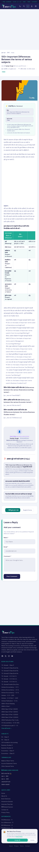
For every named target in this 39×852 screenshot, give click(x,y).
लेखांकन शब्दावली (5, 784)
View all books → (6, 728)
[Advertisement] (19, 29)
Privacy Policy (5, 812)
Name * (6, 537)
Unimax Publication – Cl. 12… (9, 701)
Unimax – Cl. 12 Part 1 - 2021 (9, 698)
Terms (22, 846)
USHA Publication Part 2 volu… (10, 720)
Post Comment (12, 576)
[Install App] (28, 6)
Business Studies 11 (7, 745)
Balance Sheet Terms (7, 761)
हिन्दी (8, 52)
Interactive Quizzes (7, 801)
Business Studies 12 (7, 748)
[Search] (24, 6)
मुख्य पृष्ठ (3, 52)
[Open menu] (36, 6)
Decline (32, 840)
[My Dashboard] (31, 6)
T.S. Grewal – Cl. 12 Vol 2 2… (9, 679)
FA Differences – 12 (7, 828)
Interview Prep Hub (7, 804)
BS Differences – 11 (6, 825)
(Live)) (24, 352)
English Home (27, 510)
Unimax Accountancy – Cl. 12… (10, 690)
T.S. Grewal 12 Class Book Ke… (10, 668)
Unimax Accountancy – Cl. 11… (10, 687)
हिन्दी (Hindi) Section (7, 807)
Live (22, 325)
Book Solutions (5, 799)
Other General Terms (7, 766)
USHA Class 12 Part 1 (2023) (9, 709)
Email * (6, 547)
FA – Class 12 (5, 740)
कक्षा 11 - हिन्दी (4, 776)
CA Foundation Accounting (9, 742)
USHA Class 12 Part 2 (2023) (9, 714)
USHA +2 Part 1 (5, 706)
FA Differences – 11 (6, 820)
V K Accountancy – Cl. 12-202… (10, 723)
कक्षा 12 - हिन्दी (5, 779)
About (11, 846)
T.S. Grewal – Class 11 (7, 665)
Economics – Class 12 (7, 753)
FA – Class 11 (5, 737)
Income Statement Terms (9, 763)
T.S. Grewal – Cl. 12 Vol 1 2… (9, 676)
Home (3, 793)
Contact (27, 846)
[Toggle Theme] (20, 6)
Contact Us (4, 810)
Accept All (17, 840)
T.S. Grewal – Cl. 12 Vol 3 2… (9, 681)
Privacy (16, 846)
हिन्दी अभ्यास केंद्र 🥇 (6, 773)
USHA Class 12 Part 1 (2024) (9, 712)
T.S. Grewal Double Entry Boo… (10, 684)
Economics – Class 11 (7, 751)
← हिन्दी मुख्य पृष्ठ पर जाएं (12, 510)
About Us (4, 796)
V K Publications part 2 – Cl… (10, 725)
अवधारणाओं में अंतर (5, 782)
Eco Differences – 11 (7, 822)
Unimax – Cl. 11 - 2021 (7, 695)
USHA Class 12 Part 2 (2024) (9, 717)
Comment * (7, 556)
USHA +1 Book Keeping (8, 703)
